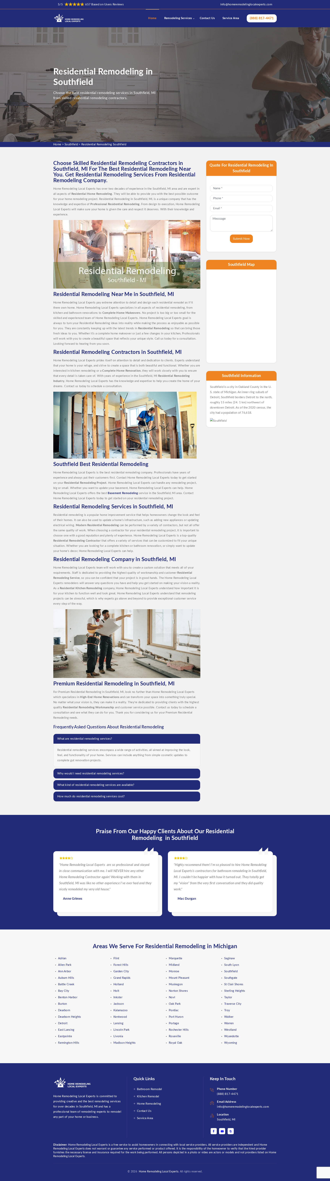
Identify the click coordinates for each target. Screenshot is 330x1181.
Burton (62, 1003)
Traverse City (232, 1003)
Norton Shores (178, 990)
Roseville (175, 1036)
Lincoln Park (121, 1029)
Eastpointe (65, 1036)
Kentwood (120, 1016)
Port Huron (176, 1016)
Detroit (62, 1023)
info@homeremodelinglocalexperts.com (246, 4)
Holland (118, 984)
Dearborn (64, 1010)
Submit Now (241, 238)
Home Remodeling (149, 1103)
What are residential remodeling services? (84, 738)
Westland (230, 1029)
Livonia (118, 1036)
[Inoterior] (69, 18)
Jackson (118, 1003)
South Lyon (231, 964)
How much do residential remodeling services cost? (91, 796)
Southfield (71, 144)
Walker (229, 1016)
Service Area (230, 18)
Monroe (174, 971)
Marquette (175, 958)
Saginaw (229, 958)
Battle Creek (66, 984)
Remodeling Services (178, 18)
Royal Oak (175, 1042)
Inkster (117, 997)
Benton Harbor (67, 997)
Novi (172, 997)
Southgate (230, 977)
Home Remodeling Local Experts (157, 1171)
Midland (174, 964)
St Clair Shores (233, 984)
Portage (174, 1023)
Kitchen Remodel (148, 1096)
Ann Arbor (64, 971)
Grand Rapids (122, 977)
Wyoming (230, 1042)
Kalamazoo (120, 1010)
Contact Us (207, 18)
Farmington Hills (68, 1042)
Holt (116, 990)
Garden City (121, 971)
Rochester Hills (179, 1029)
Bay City (63, 990)
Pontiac (174, 1010)
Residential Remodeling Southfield (103, 144)
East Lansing (66, 1029)
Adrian (62, 958)
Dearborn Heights (69, 1016)
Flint (116, 958)
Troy (227, 1010)
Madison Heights (124, 1042)
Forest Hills (121, 964)
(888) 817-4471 (262, 18)
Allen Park (64, 964)
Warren (229, 1023)
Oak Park (175, 1003)
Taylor (228, 997)
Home (152, 18)
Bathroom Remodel (149, 1089)
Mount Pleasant (179, 977)
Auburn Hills (66, 977)
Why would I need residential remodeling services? (90, 773)
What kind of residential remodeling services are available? (95, 785)
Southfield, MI (226, 1119)
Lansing (118, 1023)
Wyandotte (231, 1036)
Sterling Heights (234, 990)
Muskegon (176, 984)
